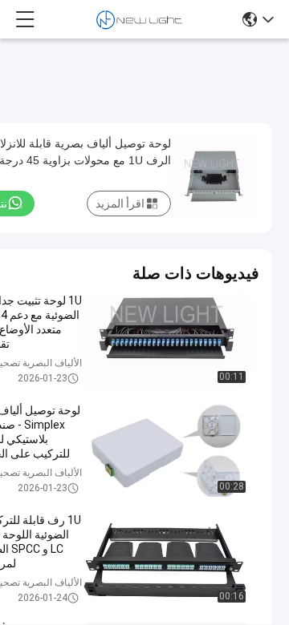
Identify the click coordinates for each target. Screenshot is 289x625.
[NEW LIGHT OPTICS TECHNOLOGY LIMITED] (139, 19)
